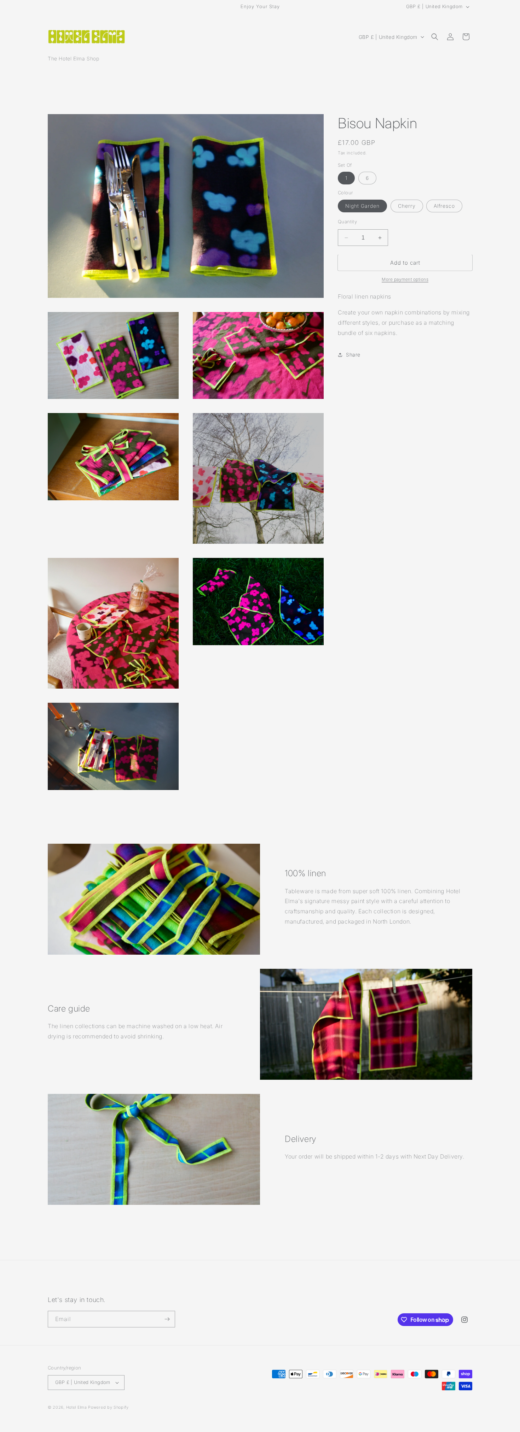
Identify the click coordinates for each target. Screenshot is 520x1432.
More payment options (405, 279)
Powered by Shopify (108, 1407)
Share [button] (353, 355)
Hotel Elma (76, 1407)
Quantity (347, 221)
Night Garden (362, 206)
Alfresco (444, 206)
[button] (435, 37)
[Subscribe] (167, 1319)
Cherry (407, 206)
